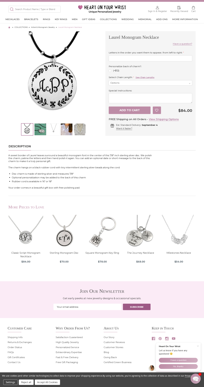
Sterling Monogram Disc (64, 252)
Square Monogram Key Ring (102, 252)
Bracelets (31, 19)
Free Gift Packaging (67, 362)
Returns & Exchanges (20, 342)
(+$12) (116, 70)
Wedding (127, 19)
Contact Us (14, 362)
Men (75, 19)
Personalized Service (67, 347)
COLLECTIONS (108, 19)
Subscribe (137, 306)
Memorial (145, 19)
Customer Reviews (114, 342)
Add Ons (162, 19)
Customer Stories (113, 347)
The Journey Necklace (140, 252)
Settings (10, 382)
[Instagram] (167, 339)
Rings (46, 19)
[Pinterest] (160, 339)
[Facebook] (153, 339)
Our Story (109, 337)
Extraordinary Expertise (69, 352)
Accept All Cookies (47, 382)
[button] (196, 379)
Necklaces (12, 19)
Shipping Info (15, 337)
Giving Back (110, 357)
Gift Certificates (16, 357)
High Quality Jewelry (67, 342)
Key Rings (61, 19)
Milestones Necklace (179, 252)
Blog (106, 352)
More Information (185, 19)
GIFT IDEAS (88, 19)
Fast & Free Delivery (67, 357)
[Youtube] (174, 339)
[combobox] (34, 9)
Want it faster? (124, 128)
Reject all (26, 382)
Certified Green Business (117, 362)
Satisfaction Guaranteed (69, 337)
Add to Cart (129, 110)
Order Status (15, 347)
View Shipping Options (164, 119)
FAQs (11, 352)
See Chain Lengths (145, 77)
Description (20, 146)
